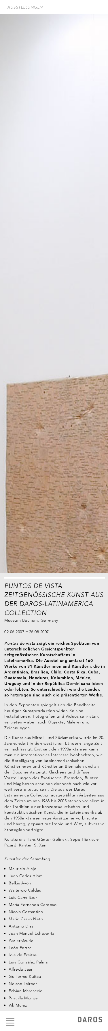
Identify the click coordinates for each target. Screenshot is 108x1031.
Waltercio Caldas (25, 890)
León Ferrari (20, 947)
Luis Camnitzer (23, 897)
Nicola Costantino (26, 911)
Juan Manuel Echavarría (31, 933)
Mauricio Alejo (22, 868)
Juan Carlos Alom (26, 875)
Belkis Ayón (20, 883)
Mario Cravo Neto (26, 918)
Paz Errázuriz (21, 940)
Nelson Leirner (23, 983)
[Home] (90, 1020)
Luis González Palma (28, 962)
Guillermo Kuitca (25, 976)
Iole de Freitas (23, 954)
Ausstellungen (25, 7)
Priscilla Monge (23, 998)
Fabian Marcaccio (25, 990)
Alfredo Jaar (21, 969)
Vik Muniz (18, 1005)
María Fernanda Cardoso (32, 904)
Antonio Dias (21, 926)
